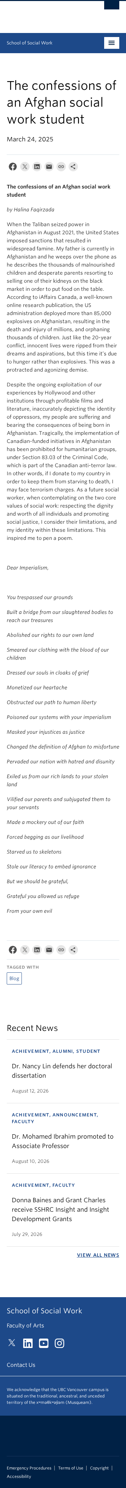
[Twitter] (25, 168)
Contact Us (21, 1365)
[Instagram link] (62, 1345)
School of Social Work (29, 42)
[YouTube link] (46, 1345)
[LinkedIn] (37, 168)
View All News (98, 1255)
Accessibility (19, 1476)
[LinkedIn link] (30, 1345)
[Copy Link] (61, 168)
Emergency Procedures (29, 1468)
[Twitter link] (14, 1345)
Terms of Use (70, 1468)
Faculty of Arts (25, 1325)
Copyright (99, 1468)
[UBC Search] (111, 8)
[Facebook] (13, 168)
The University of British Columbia (46, 14)
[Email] (49, 168)
